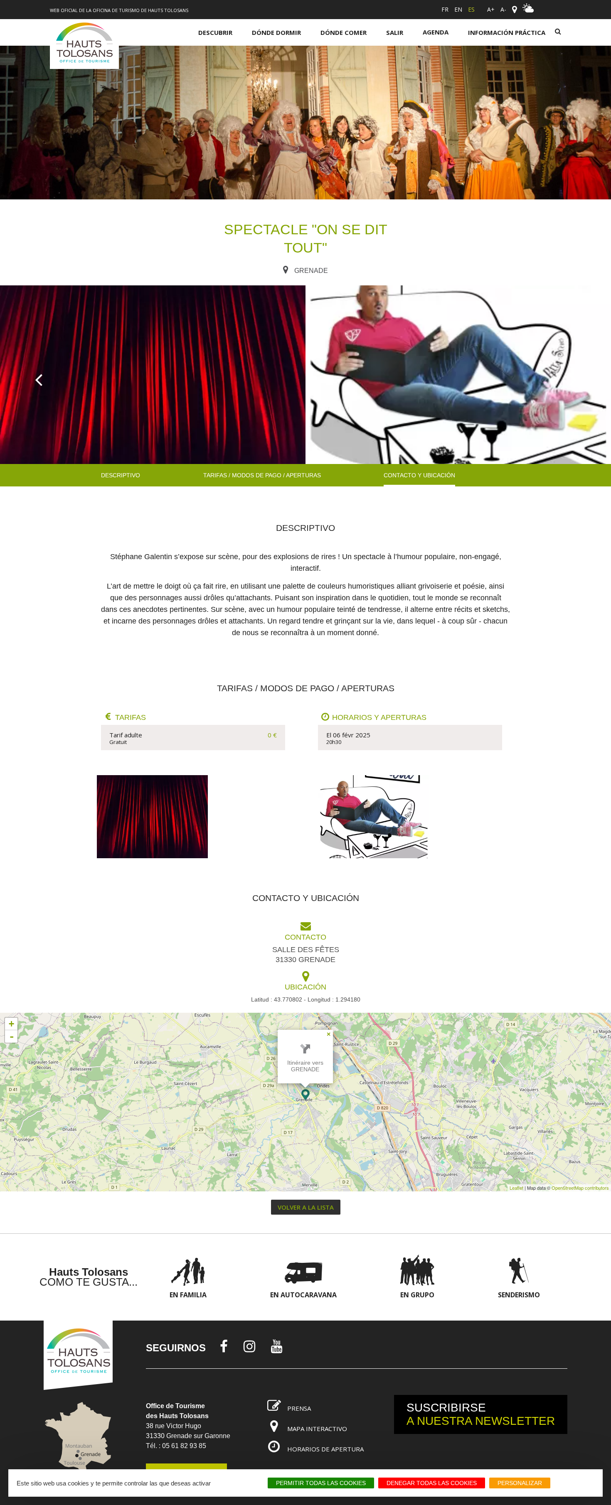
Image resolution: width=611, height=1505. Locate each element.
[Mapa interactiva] (514, 9)
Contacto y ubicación (419, 475)
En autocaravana (303, 1294)
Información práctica (506, 32)
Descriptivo (120, 475)
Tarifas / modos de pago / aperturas (262, 475)
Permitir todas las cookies (321, 1483)
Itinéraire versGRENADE (305, 1066)
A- (503, 9)
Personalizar (520, 1483)
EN (458, 9)
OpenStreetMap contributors (580, 1187)
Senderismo (519, 1294)
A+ (491, 9)
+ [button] (11, 1024)
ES (471, 9)
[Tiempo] (528, 10)
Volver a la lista (306, 1207)
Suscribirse (481, 1414)
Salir (394, 32)
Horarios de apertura (325, 1449)
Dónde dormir (276, 32)
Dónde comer (343, 32)
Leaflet (516, 1187)
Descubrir (215, 32)
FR (444, 9)
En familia (188, 1294)
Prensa (299, 1408)
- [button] (12, 1036)
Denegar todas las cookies (432, 1483)
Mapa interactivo (317, 1428)
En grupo (417, 1294)
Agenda (435, 32)
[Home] (84, 44)
